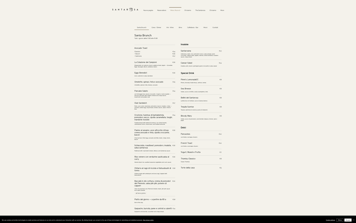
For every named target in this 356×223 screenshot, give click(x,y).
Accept (348, 220)
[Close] (354, 220)
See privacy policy (148, 220)
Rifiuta (340, 220)
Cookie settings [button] (330, 220)
